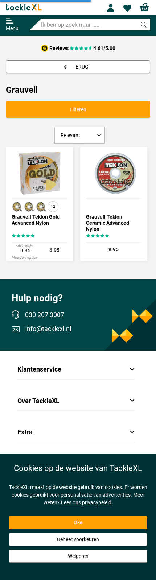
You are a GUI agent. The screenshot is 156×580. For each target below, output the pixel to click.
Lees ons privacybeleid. (87, 502)
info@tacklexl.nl (48, 328)
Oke (78, 522)
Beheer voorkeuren (78, 539)
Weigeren (78, 556)
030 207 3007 (44, 315)
